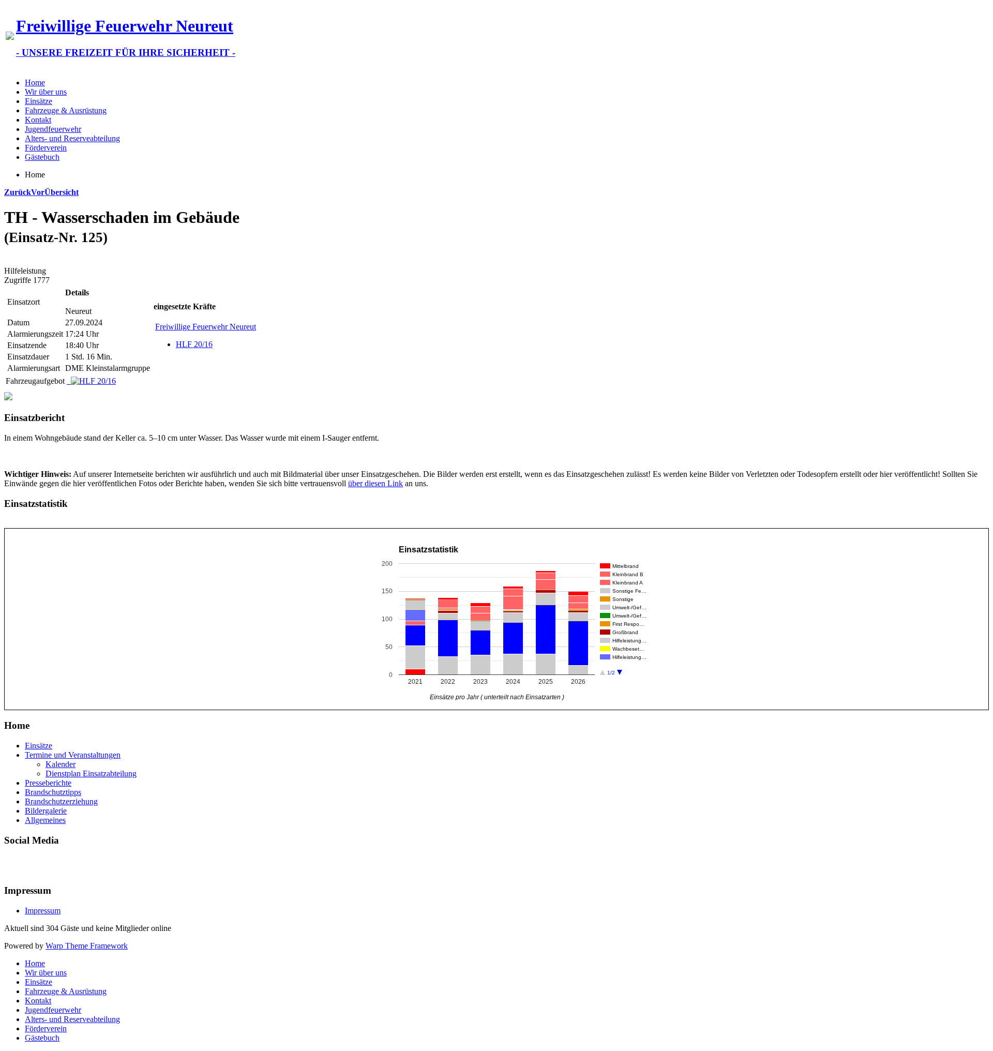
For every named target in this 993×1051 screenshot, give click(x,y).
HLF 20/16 (194, 344)
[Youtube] (32, 864)
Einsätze (38, 101)
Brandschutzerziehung (61, 801)
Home (35, 82)
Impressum (43, 910)
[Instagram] (52, 864)
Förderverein (46, 147)
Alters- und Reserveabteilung (72, 138)
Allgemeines (45, 820)
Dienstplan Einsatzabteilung (91, 773)
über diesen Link (375, 483)
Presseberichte (48, 782)
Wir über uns (46, 91)
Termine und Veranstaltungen (73, 754)
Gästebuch (42, 157)
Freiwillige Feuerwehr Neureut (205, 326)
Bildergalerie (46, 810)
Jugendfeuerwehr (53, 129)
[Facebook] (13, 864)
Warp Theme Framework (87, 945)
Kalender (61, 764)
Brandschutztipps (53, 792)
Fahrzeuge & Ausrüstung (66, 110)
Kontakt (38, 119)
